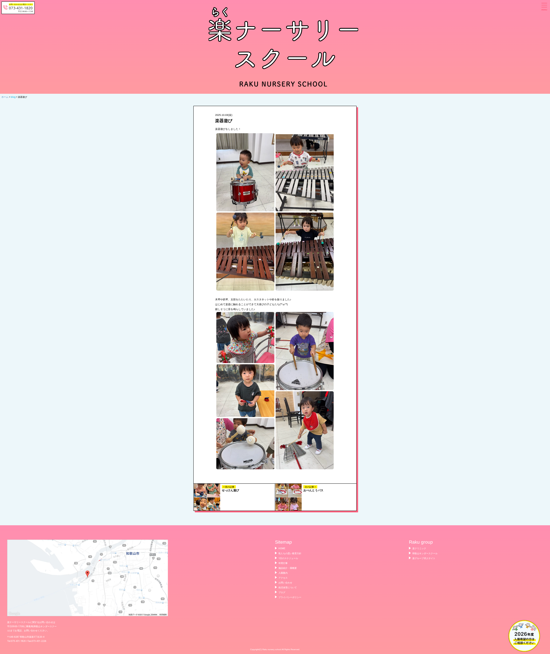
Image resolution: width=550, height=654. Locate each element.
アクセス (283, 577)
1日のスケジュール (288, 558)
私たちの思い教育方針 (289, 553)
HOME (281, 548)
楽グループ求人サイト (423, 558)
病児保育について (287, 587)
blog (13, 96)
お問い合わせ (285, 582)
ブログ (281, 592)
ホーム (5, 96)
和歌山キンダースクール (425, 553)
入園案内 (283, 572)
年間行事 (283, 563)
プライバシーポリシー (289, 597)
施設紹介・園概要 (287, 568)
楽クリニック (419, 548)
